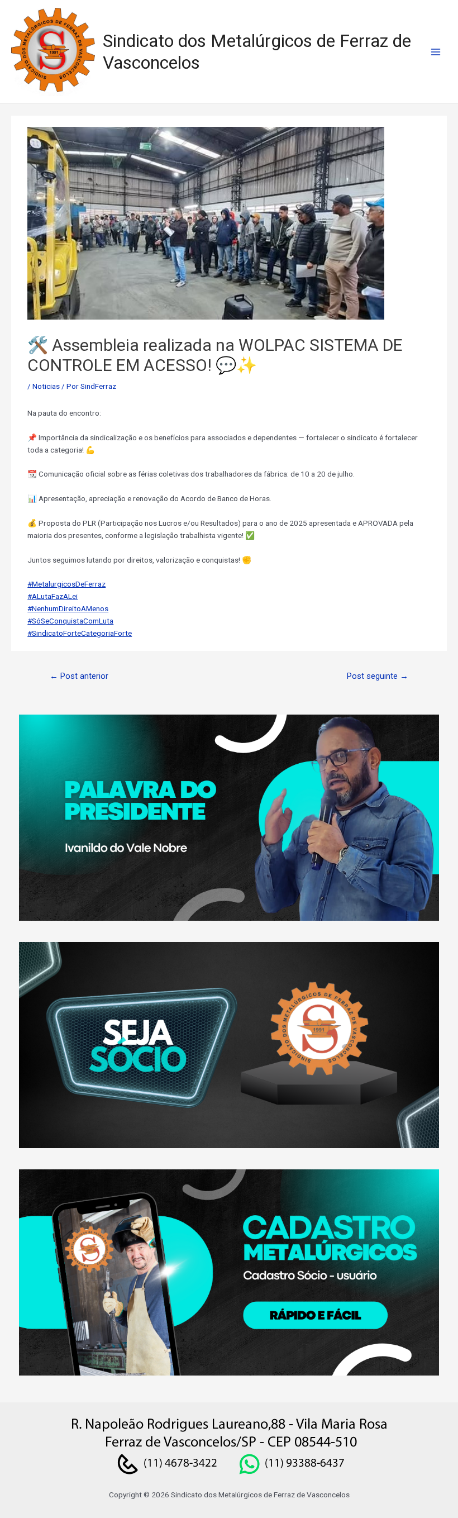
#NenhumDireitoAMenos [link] (67, 608)
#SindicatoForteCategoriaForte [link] (79, 633)
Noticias (46, 386)
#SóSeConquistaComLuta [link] (70, 620)
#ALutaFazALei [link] (52, 596)
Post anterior (79, 676)
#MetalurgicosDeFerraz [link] (66, 583)
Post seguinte (377, 676)
